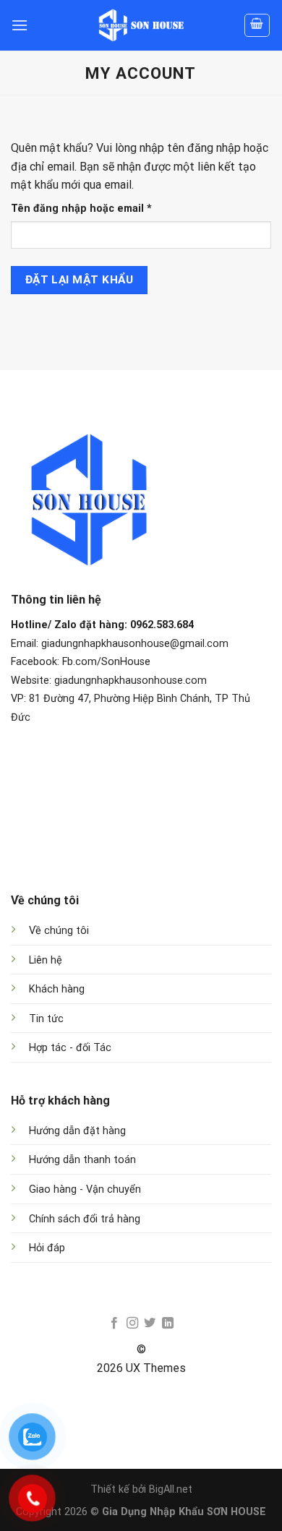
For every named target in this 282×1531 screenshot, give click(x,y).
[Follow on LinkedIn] (168, 1323)
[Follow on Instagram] (132, 1323)
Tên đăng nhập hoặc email (93, 209)
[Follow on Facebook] (114, 1323)
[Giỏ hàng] (257, 25)
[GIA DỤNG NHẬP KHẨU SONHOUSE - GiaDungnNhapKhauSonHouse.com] (141, 25)
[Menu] (19, 25)
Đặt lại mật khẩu (79, 279)
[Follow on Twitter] (149, 1323)
